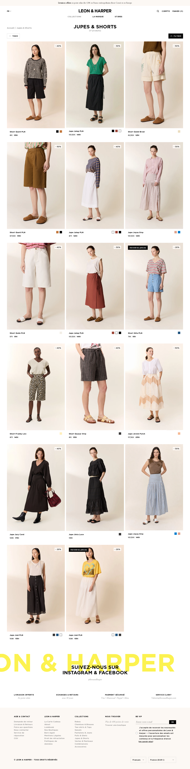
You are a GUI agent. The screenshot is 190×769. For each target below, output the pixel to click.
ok (172, 722)
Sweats (78, 730)
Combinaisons (81, 744)
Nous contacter (21, 730)
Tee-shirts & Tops (83, 727)
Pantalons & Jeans (83, 733)
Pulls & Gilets (81, 735)
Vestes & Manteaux (84, 741)
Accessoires (80, 747)
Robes (78, 722)
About (47, 724)
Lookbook (49, 727)
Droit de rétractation (54, 738)
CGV (16, 738)
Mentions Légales (52, 735)
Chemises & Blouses (84, 724)
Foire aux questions (23, 727)
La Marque (98, 17)
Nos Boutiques (51, 730)
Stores (118, 17)
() (145, 741)
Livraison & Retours (23, 724)
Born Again (49, 733)
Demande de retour (23, 722)
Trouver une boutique (115, 725)
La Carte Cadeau (52, 722)
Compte (166, 11)
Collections (74, 17)
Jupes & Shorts (82, 738)
